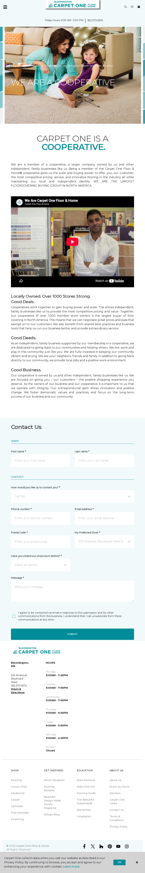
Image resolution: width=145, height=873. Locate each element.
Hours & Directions (18, 690)
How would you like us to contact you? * (35, 487)
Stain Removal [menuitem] (86, 780)
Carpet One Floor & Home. (33, 845)
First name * (18, 451)
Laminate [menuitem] (17, 806)
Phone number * (21, 509)
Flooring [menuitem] (16, 780)
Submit (72, 634)
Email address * (84, 509)
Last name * (82, 451)
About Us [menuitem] (115, 780)
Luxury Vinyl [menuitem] (19, 786)
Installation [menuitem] (84, 816)
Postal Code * (19, 532)
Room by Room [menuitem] (119, 786)
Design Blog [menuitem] (52, 814)
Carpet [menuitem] (15, 799)
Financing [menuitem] (17, 819)
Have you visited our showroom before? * (36, 556)
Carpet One (18, 65)
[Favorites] (132, 7)
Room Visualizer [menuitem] (54, 780)
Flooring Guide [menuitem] (86, 793)
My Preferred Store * (87, 532)
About (35, 65)
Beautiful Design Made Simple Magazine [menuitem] (52, 802)
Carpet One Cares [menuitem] (117, 801)
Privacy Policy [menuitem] (118, 826)
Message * (17, 578)
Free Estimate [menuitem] (20, 812)
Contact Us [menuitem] (117, 809)
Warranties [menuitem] (84, 809)
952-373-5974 (95, 20)
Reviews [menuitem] (115, 793)
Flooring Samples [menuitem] (49, 788)
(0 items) (139, 7)
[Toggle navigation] (5, 7)
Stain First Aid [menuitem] (86, 786)
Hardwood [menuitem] (17, 793)
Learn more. (71, 866)
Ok (119, 862)
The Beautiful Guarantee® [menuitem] (85, 801)
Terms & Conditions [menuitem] (117, 818)
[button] (125, 7)
